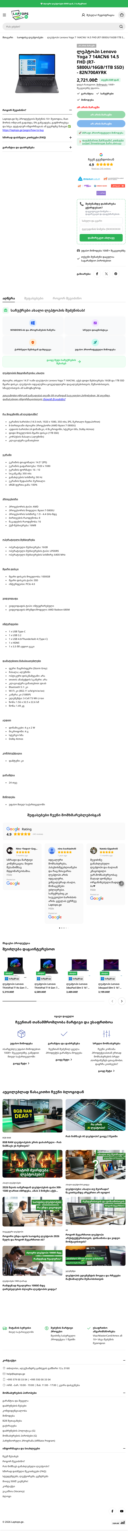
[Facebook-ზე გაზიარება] (97, 274)
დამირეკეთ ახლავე (101, 237)
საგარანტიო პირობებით (96, 260)
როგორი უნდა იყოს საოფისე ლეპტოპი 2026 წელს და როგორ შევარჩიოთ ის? (30, 1131)
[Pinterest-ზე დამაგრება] (116, 274)
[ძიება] (121, 26)
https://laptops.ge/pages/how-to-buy (23, 130)
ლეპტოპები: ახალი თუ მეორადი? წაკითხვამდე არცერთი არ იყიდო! (88, 1084)
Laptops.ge (17, 1521)
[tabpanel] (64, 556)
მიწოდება (102, 84)
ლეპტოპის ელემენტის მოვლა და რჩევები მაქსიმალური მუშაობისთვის (93, 1170)
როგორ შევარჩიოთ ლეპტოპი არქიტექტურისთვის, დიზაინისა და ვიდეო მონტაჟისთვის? (93, 1132)
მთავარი (7, 37)
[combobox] (64, 26)
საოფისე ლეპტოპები (30, 37)
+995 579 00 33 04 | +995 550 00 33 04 (29, 1379)
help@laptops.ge (16, 1373)
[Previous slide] (112, 894)
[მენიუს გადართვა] (4, 15)
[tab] (8, 299)
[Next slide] (122, 894)
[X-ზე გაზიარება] (106, 274)
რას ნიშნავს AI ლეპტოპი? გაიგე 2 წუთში (92, 1029)
